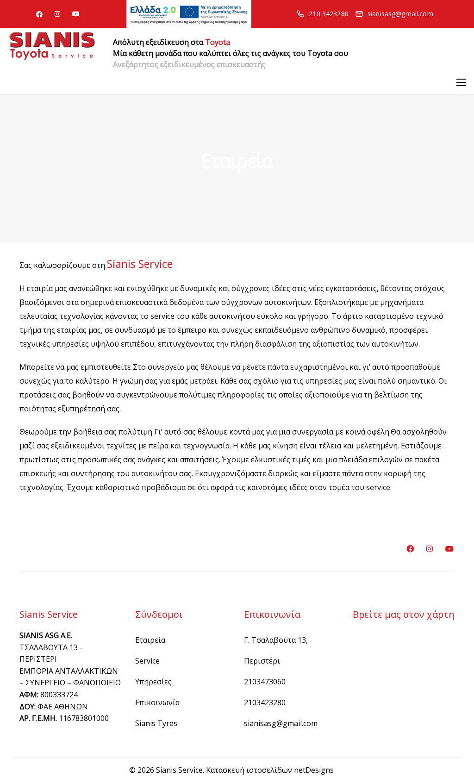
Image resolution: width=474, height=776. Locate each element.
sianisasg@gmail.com (281, 723)
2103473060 (265, 682)
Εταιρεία (150, 640)
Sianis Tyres (156, 723)
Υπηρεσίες (153, 682)
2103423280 (265, 702)
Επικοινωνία (157, 702)
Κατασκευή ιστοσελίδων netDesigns (270, 770)
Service (147, 661)
